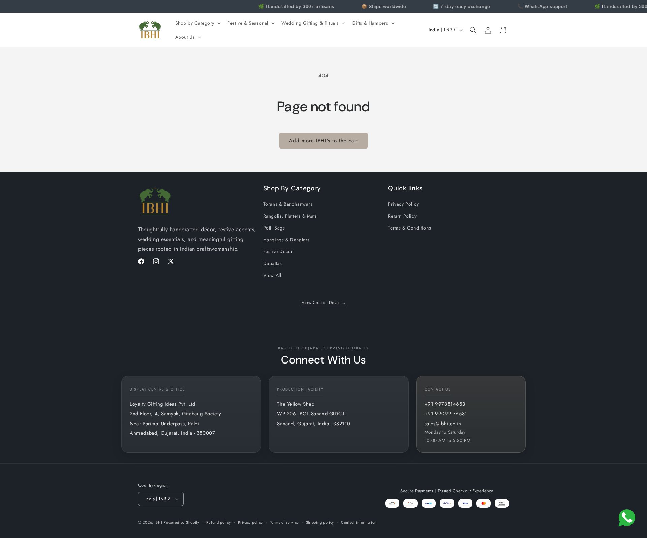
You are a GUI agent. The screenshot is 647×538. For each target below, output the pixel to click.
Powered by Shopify (181, 522)
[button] (197, 23)
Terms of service (284, 522)
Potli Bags (274, 227)
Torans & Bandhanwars (288, 203)
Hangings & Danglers (286, 239)
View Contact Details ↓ (324, 302)
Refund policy (218, 522)
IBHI (158, 522)
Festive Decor (278, 251)
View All (272, 275)
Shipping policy (320, 522)
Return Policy (402, 216)
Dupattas (272, 263)
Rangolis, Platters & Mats (290, 216)
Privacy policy (250, 522)
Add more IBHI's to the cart (323, 140)
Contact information (359, 522)
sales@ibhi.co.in (443, 423)
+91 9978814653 (445, 404)
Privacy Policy (403, 203)
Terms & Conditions (409, 227)
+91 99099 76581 (446, 414)
